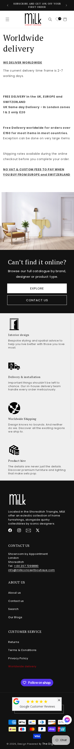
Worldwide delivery (22, 666)
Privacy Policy (18, 658)
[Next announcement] (66, 5)
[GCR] (16, 701)
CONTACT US (37, 300)
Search (13, 609)
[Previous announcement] (7, 5)
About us (14, 593)
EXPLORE (37, 288)
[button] (7, 19)
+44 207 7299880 (26, 566)
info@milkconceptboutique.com (31, 570)
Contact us (16, 601)
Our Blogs (15, 617)
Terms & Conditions (22, 650)
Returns (13, 642)
